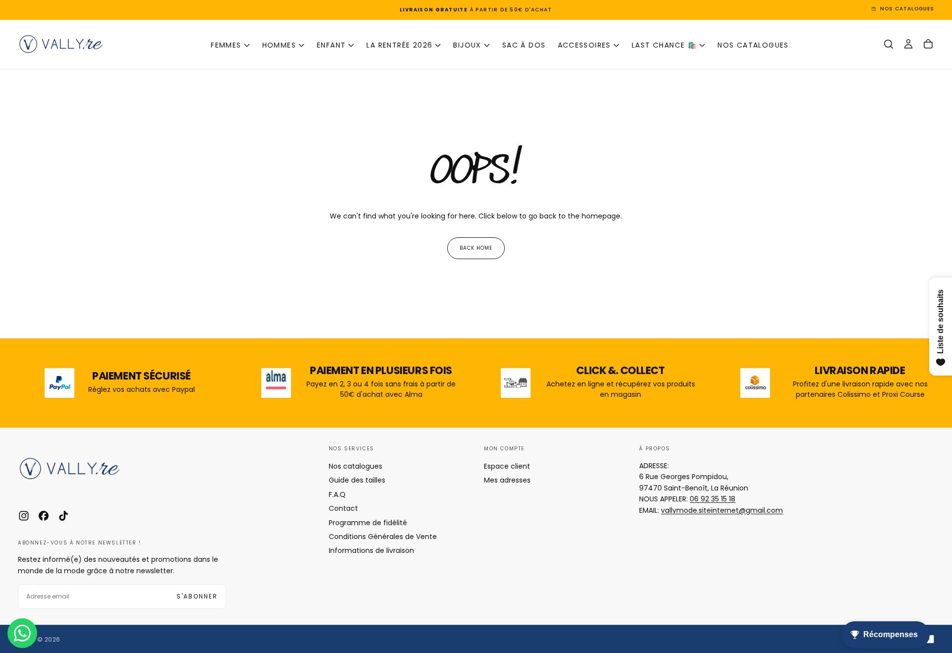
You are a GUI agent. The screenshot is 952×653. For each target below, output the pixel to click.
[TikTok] (63, 516)
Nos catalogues (355, 466)
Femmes (226, 45)
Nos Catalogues (753, 45)
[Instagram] (24, 516)
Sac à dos (524, 45)
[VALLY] (77, 469)
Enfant (331, 45)
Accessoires (584, 45)
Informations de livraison (371, 550)
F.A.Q (337, 494)
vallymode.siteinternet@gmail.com (722, 510)
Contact (343, 508)
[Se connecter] (908, 44)
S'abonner (197, 596)
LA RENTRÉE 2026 (399, 45)
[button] (888, 44)
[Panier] (928, 44)
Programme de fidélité (368, 523)
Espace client (507, 466)
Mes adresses (507, 480)
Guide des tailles (357, 480)
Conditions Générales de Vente (383, 537)
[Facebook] (44, 516)
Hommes (279, 45)
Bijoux (467, 45)
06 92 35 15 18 (712, 499)
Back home (476, 248)
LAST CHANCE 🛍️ (664, 45)
